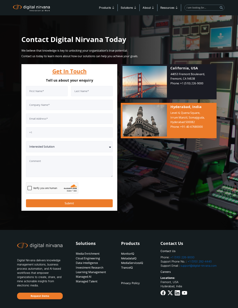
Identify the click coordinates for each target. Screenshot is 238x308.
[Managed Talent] (92, 281)
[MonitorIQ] (137, 253)
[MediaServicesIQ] (137, 263)
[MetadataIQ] (137, 258)
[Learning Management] (92, 272)
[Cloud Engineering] (92, 258)
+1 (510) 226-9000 (182, 257)
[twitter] (170, 292)
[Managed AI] (92, 276)
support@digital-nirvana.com (199, 265)
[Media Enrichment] (92, 253)
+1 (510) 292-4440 (199, 261)
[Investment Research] (92, 267)
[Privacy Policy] (137, 283)
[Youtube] (184, 292)
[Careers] (190, 271)
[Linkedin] (177, 292)
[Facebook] (163, 292)
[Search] (221, 7)
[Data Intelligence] (92, 263)
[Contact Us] (190, 251)
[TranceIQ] (137, 267)
